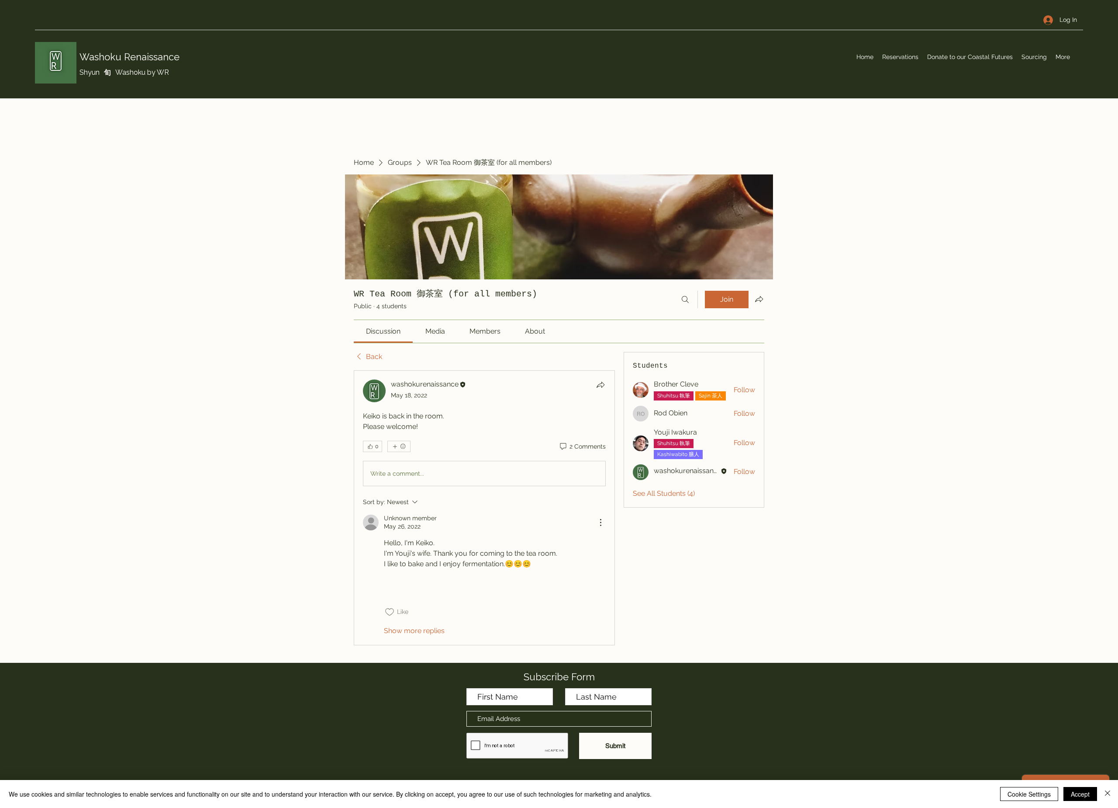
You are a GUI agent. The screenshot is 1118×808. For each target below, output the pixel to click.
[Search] (685, 299)
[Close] (1107, 794)
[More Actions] (600, 522)
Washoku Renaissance (129, 57)
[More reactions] (399, 446)
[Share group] (759, 299)
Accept (1080, 794)
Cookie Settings (1029, 794)
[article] (484, 507)
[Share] (600, 385)
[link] (383, 331)
